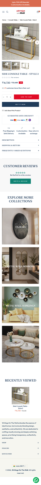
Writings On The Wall (20, 470)
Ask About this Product (12, 110)
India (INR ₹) (20, 466)
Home (4, 20)
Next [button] (37, 42)
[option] (20, 41)
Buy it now (21, 104)
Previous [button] (4, 42)
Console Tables (13, 20)
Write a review (20, 181)
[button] (6, 77)
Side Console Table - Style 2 (20, 407)
